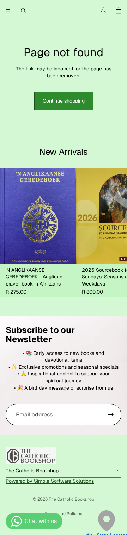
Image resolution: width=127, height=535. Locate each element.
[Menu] (8, 10)
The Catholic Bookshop (71, 499)
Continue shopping (64, 101)
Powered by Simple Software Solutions (50, 481)
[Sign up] (110, 414)
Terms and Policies (63, 514)
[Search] (23, 10)
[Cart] (118, 10)
